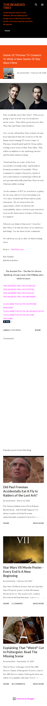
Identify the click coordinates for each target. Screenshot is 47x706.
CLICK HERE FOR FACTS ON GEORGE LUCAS (23, 311)
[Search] (36, 4)
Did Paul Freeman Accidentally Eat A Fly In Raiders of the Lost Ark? (20, 491)
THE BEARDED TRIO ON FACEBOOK (19, 286)
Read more (38, 523)
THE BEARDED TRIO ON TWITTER (18, 289)
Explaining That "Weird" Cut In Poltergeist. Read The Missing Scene (23, 652)
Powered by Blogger (25, 698)
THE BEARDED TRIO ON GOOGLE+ (18, 293)
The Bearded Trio (14, 6)
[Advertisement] (23, 424)
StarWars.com (17, 249)
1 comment (17, 603)
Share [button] (38, 330)
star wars (15, 330)
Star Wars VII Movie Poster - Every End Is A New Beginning (23, 572)
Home (7, 30)
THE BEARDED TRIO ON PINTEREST (19, 297)
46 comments (18, 684)
